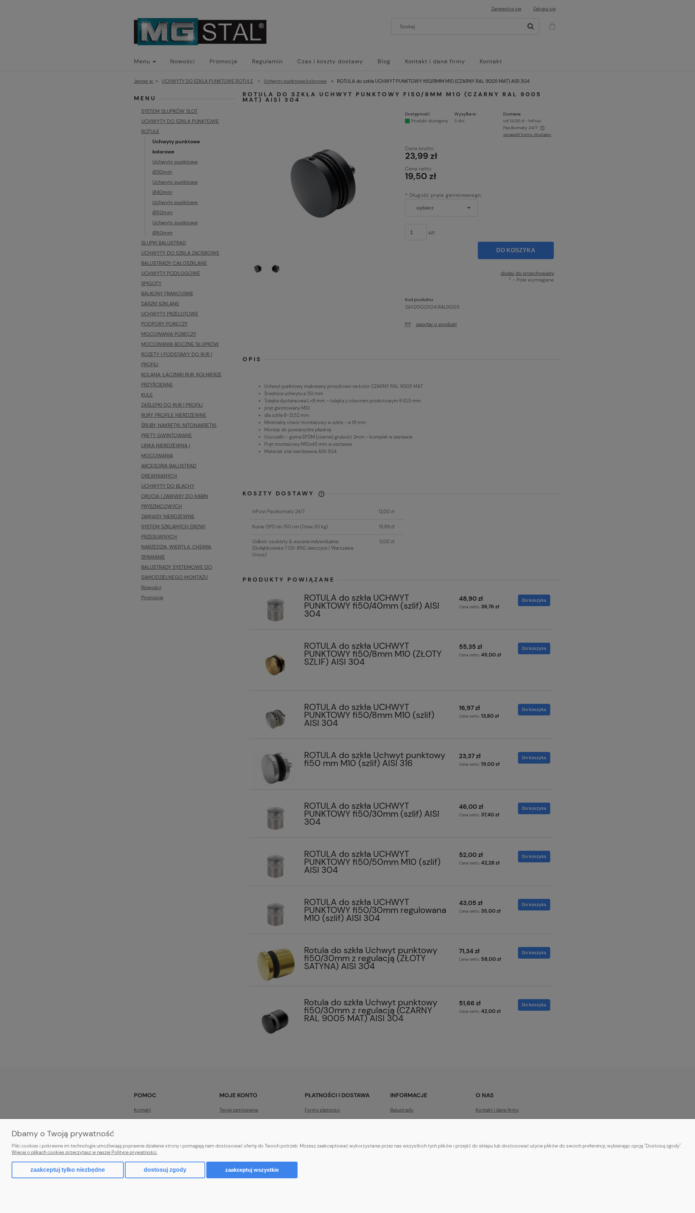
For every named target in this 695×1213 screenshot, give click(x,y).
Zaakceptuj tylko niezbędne (67, 1170)
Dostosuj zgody (165, 1170)
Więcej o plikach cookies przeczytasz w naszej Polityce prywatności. (84, 1152)
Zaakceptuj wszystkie (252, 1170)
